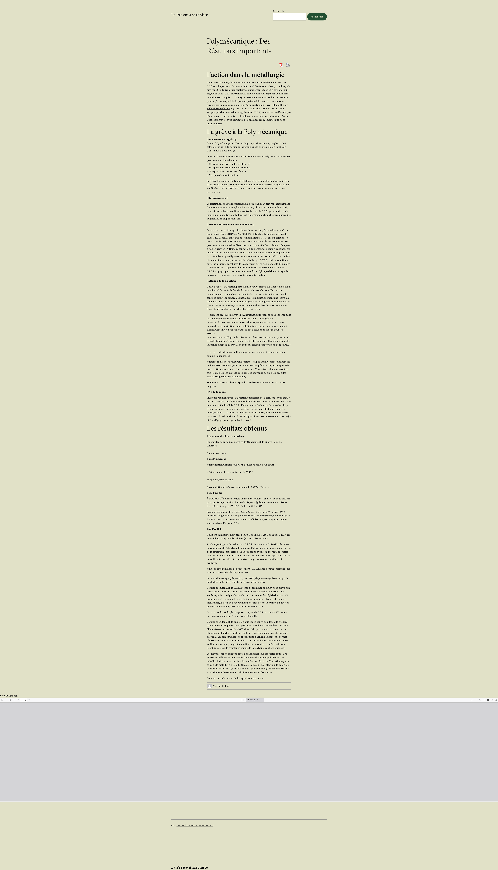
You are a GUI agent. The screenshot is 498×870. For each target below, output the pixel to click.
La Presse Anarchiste (189, 14)
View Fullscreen (9, 695)
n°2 (218, 108)
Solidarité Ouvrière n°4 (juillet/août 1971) (195, 825)
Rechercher (279, 11)
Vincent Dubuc (221, 686)
